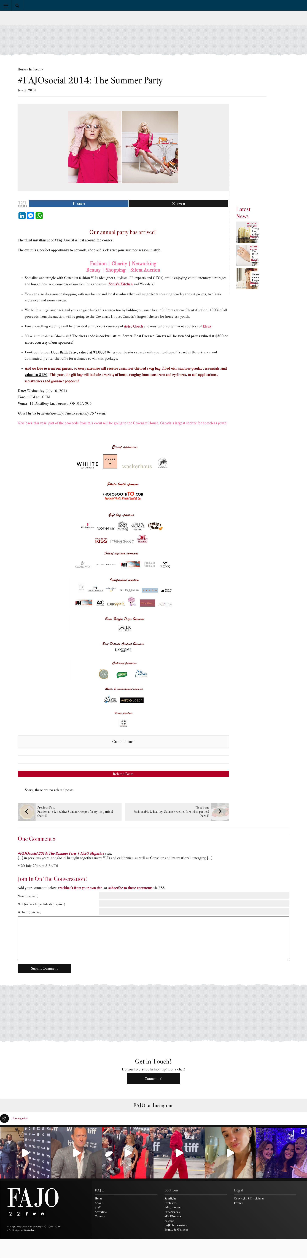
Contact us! (154, 1079)
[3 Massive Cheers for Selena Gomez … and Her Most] (25, 1152)
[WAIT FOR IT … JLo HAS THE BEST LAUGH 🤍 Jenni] (128, 1152)
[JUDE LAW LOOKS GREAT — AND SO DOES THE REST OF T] (76, 1152)
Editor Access (173, 1207)
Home (22, 69)
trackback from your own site (80, 888)
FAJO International (176, 1225)
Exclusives (171, 1203)
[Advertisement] (153, 40)
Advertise (101, 1212)
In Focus (35, 69)
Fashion (169, 1220)
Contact (100, 1216)
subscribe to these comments (130, 888)
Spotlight (170, 1198)
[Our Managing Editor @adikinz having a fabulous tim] (281, 1152)
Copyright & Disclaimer (249, 1198)
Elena (207, 326)
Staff (98, 1207)
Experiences (172, 1212)
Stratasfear (30, 1230)
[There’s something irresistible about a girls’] (230, 1152)
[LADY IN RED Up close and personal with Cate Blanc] (179, 1152)
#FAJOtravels (173, 1216)
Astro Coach (133, 326)
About (99, 1203)
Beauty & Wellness (176, 1229)
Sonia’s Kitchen (121, 284)
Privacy (238, 1203)
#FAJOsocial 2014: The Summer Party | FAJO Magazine (61, 853)
